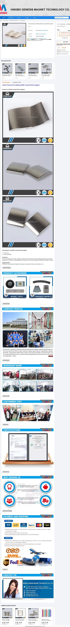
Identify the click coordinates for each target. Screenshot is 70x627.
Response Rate (62, 49)
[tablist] (28, 82)
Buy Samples (45, 30)
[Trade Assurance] (60, 48)
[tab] (6, 82)
